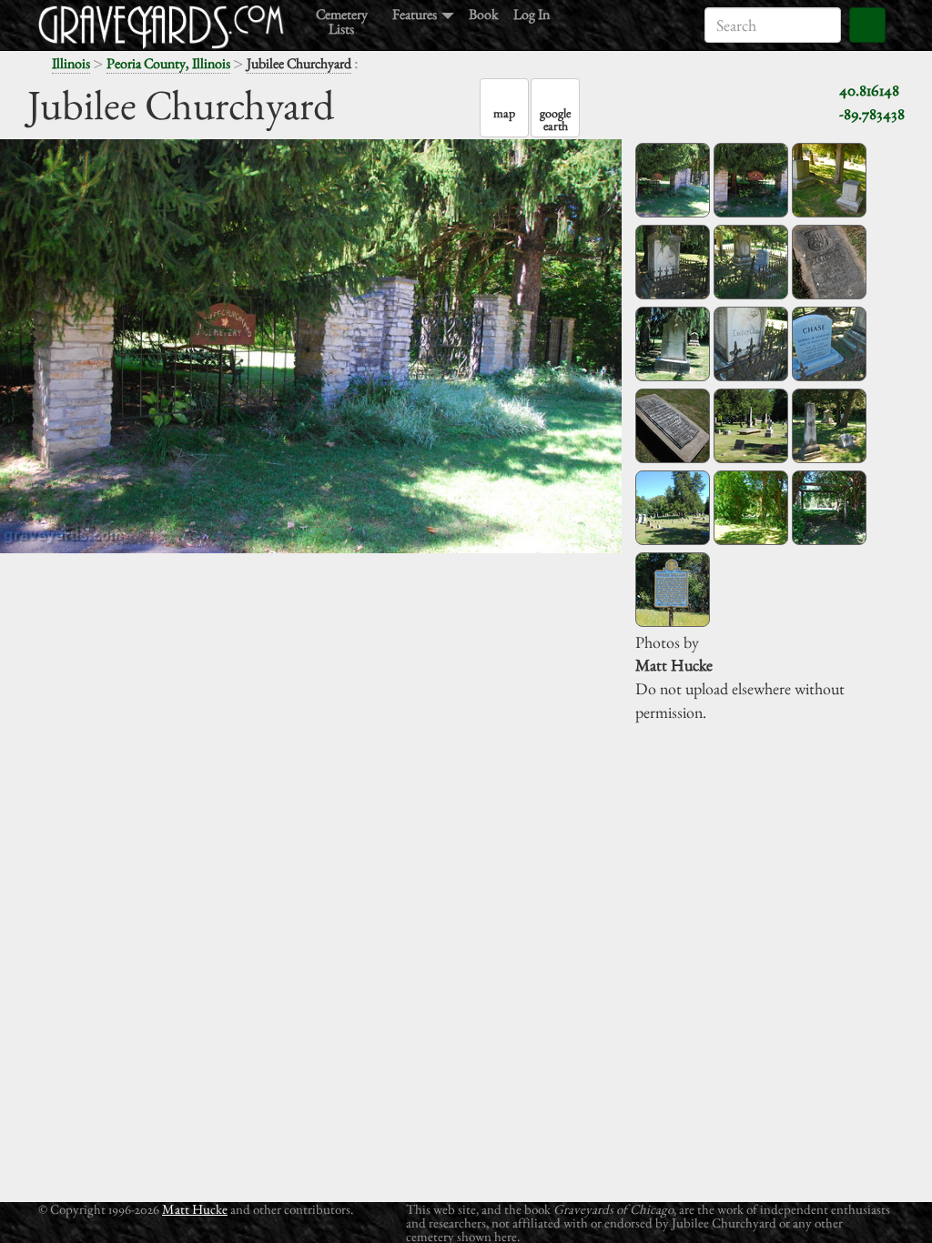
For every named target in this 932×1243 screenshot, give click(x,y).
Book (484, 13)
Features (416, 13)
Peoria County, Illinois (168, 63)
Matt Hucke (195, 1209)
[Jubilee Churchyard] (672, 180)
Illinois (71, 63)
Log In (531, 13)
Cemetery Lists (342, 20)
